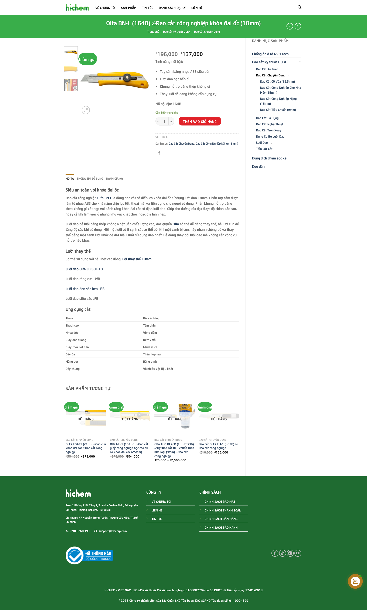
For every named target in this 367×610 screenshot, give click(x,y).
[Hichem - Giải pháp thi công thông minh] (77, 7)
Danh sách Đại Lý (172, 7)
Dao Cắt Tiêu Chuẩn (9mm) (278, 109)
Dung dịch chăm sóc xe (269, 157)
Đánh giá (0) (114, 178)
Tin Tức (147, 7)
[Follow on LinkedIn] (290, 553)
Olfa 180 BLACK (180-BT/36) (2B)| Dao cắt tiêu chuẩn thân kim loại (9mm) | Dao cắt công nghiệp (174, 450)
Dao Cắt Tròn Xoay (268, 130)
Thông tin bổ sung (90, 178)
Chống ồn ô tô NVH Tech (270, 53)
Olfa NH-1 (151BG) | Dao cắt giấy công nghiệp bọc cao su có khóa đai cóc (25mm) (129, 448)
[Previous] (87, 81)
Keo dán (258, 166)
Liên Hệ (197, 7)
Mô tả (70, 178)
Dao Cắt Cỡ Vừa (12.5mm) (277, 81)
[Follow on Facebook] (274, 553)
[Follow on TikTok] (282, 553)
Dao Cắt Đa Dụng (267, 118)
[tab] (70, 178)
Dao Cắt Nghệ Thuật (269, 124)
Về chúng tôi (105, 7)
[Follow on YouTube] (297, 553)
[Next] (142, 81)
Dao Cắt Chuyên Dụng (207, 31)
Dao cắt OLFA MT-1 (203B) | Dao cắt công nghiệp (217, 446)
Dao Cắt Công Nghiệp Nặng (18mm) (278, 100)
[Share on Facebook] (159, 152)
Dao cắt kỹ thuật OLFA (176, 31)
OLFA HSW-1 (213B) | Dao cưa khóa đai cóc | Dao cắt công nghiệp (86, 448)
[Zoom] (86, 110)
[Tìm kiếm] (299, 7)
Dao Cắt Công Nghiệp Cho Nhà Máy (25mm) (280, 89)
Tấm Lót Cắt (264, 148)
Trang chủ (153, 31)
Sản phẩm (128, 7)
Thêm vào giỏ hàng (200, 121)
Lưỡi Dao (262, 142)
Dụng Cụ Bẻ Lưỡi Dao (270, 136)
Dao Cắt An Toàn (267, 69)
